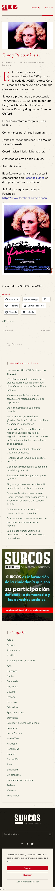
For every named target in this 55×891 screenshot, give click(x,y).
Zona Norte (13, 795)
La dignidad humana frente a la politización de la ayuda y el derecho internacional (26, 534)
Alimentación (14, 650)
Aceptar (27, 868)
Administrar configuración (27, 881)
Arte (9, 665)
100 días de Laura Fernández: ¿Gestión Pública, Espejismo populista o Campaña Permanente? (27, 420)
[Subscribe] (50, 834)
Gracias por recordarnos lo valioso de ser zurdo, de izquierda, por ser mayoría (26, 522)
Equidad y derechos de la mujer (23, 723)
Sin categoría (14, 775)
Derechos (6, 65)
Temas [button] (46, 7)
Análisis (11, 655)
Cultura (40, 62)
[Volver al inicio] (10, 7)
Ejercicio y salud (15, 712)
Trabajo (11, 785)
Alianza (11, 645)
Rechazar (27, 875)
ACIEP (5, 321)
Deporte (11, 697)
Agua (10, 640)
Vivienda (11, 790)
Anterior (9, 330)
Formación (12, 728)
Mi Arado (12, 743)
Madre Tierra (13, 738)
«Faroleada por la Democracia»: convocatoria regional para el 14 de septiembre (25, 399)
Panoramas (13, 749)
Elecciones (12, 717)
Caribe (10, 676)
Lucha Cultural (15, 733)
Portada (35, 7)
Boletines (12, 671)
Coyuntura (12, 686)
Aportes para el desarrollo (21, 660)
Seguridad (12, 769)
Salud (10, 764)
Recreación (12, 759)
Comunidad (13, 681)
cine (12, 321)
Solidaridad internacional (20, 780)
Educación (12, 707)
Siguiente (45, 330)
